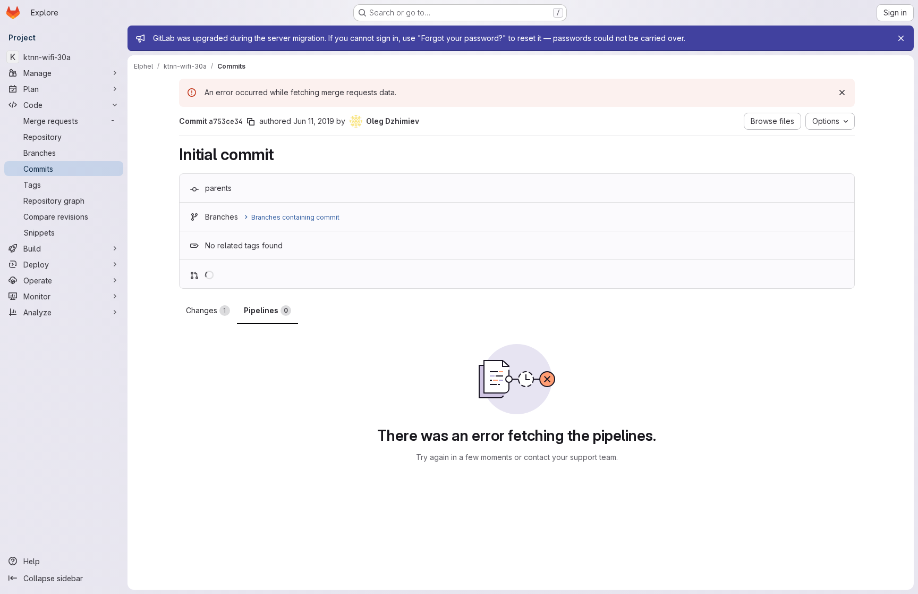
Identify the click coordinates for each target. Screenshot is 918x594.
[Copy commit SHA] (250, 121)
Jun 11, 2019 (313, 121)
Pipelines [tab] (266, 310)
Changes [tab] (206, 310)
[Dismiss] (842, 92)
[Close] (901, 38)
